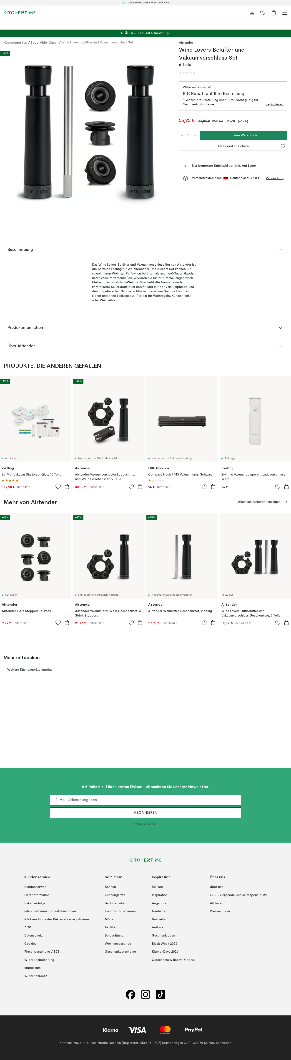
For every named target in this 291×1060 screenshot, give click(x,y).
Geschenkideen (163, 935)
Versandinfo (274, 178)
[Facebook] (130, 994)
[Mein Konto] (251, 12)
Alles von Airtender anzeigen (259, 502)
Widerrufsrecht (35, 976)
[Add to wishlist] (58, 487)
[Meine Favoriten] (262, 12)
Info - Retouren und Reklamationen (50, 911)
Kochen (110, 887)
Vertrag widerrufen (145, 824)
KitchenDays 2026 (165, 951)
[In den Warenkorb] (67, 486)
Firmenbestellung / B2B (42, 951)
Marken (157, 887)
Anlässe (157, 927)
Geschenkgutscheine (120, 951)
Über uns (216, 887)
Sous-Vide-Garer (44, 42)
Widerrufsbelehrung (39, 960)
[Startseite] (19, 12)
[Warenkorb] (273, 12)
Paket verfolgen (35, 903)
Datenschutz (33, 935)
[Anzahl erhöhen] (195, 135)
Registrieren (274, 104)
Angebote (159, 903)
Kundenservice (35, 887)
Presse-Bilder (220, 911)
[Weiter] (165, 136)
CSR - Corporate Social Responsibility (238, 895)
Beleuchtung (114, 935)
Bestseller (159, 919)
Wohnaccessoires (118, 943)
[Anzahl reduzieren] (182, 135)
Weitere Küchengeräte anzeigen (30, 669)
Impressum (32, 967)
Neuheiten (159, 911)
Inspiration (160, 895)
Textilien (111, 927)
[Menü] (284, 12)
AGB (27, 927)
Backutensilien (115, 903)
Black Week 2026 (164, 943)
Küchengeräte (15, 42)
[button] (187, 72)
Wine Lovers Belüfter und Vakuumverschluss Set (97, 42)
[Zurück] (8, 136)
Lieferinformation (37, 895)
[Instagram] (145, 994)
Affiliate (216, 903)
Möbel (109, 919)
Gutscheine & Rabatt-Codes (173, 960)
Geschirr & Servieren (120, 911)
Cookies (30, 943)
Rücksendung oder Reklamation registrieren (56, 919)
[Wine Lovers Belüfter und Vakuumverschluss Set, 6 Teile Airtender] (86, 135)
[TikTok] (160, 994)
